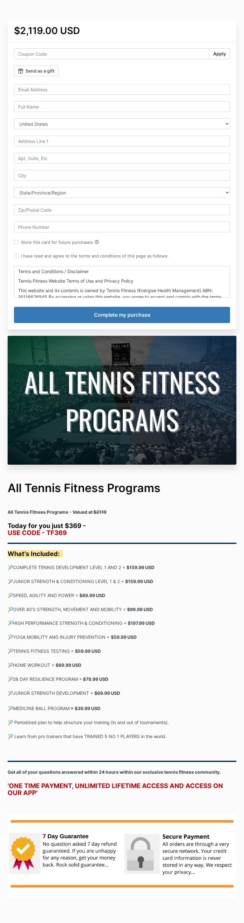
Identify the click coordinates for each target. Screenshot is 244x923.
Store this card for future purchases (60, 242)
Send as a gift (39, 71)
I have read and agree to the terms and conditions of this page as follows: (94, 255)
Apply (219, 53)
